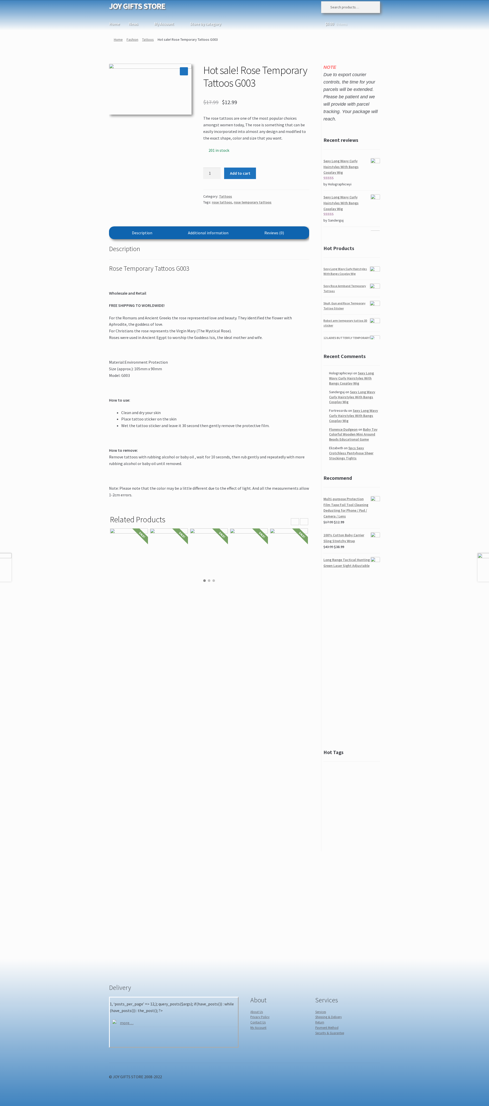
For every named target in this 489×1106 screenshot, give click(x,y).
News (133, 23)
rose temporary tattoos (252, 202)
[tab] (142, 233)
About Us (256, 1012)
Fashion (132, 39)
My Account (164, 23)
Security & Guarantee (329, 1033)
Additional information (208, 232)
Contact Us (258, 1022)
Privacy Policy (259, 1017)
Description (142, 232)
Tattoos (148, 39)
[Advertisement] (351, 658)
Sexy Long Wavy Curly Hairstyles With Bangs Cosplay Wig (351, 378)
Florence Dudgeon (343, 429)
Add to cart (240, 173)
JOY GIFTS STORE (137, 6)
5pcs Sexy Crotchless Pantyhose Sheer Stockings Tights (351, 453)
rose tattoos (222, 202)
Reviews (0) (274, 232)
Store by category (205, 23)
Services (320, 1012)
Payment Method (326, 1028)
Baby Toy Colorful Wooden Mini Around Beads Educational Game (353, 434)
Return (319, 1022)
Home (114, 23)
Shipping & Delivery (328, 1017)
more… (126, 1022)
